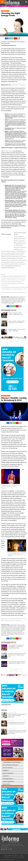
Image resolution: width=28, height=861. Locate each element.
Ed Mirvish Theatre (19, 628)
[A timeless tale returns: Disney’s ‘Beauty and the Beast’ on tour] (4, 664)
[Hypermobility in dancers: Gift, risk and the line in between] (4, 323)
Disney (3, 628)
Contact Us (8, 857)
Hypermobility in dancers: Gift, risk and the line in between (16, 321)
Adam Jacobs (20, 624)
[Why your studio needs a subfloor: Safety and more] (4, 315)
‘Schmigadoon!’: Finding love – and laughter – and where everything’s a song (16, 647)
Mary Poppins (7, 631)
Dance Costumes (8, 773)
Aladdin (3, 625)
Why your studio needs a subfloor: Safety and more (15, 313)
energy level (8, 301)
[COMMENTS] (21, 38)
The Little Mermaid (9, 634)
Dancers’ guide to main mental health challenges (16, 330)
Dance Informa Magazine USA (12, 855)
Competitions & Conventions (11, 762)
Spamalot (9, 632)
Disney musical (9, 628)
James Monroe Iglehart (18, 629)
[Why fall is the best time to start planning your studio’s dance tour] (4, 656)
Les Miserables (16, 630)
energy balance (16, 300)
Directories (21, 857)
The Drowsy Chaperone (13, 633)
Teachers (5, 776)
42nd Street (13, 624)
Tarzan (15, 632)
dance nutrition (12, 298)
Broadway (4, 626)
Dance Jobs (6, 784)
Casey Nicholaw (11, 626)
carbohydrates (14, 296)
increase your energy (10, 302)
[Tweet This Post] (9, 38)
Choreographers (8, 778)
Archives (15, 857)
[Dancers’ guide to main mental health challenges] (4, 332)
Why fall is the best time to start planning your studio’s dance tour (17, 655)
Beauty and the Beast (20, 625)
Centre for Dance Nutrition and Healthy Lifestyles (13, 297)
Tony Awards (5, 635)
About (21, 855)
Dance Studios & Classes (10, 765)
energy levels (17, 301)
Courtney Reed (21, 626)
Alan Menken (9, 625)
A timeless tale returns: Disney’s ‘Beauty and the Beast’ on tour (16, 662)
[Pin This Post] (15, 38)
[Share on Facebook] (6, 38)
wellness (11, 303)
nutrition (19, 302)
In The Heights (7, 629)
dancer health (21, 298)
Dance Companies (8, 781)
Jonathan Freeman (6, 630)
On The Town (15, 631)
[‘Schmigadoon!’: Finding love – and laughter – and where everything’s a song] (4, 647)
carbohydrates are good (17, 84)
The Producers (19, 634)
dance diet (4, 298)
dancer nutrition (6, 300)
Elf (2, 629)
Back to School (7, 767)
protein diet (4, 303)
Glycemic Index (7, 151)
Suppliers (5, 770)
